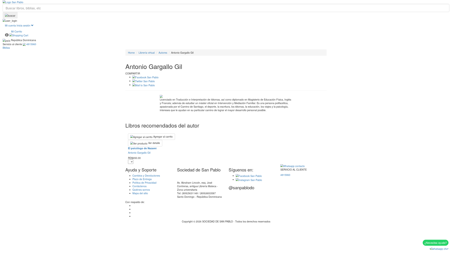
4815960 (285, 175)
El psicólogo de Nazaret (142, 148)
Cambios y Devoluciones (146, 175)
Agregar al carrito (163, 136)
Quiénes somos (141, 189)
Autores (163, 52)
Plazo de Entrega (142, 179)
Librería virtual (147, 52)
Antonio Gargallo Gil (139, 152)
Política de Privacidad (144, 182)
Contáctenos (139, 186)
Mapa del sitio (140, 193)
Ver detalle (153, 143)
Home (131, 52)
